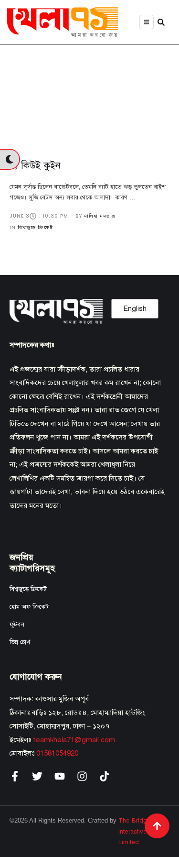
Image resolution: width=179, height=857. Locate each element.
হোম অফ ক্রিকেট (29, 607)
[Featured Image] (89, 94)
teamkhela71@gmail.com (74, 740)
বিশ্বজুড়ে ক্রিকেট (28, 589)
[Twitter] (37, 776)
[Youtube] (59, 776)
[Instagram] (82, 776)
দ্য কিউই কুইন (35, 166)
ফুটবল (17, 624)
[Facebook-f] (15, 776)
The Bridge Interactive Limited (134, 831)
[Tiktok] (104, 776)
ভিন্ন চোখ (20, 642)
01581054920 (57, 753)
